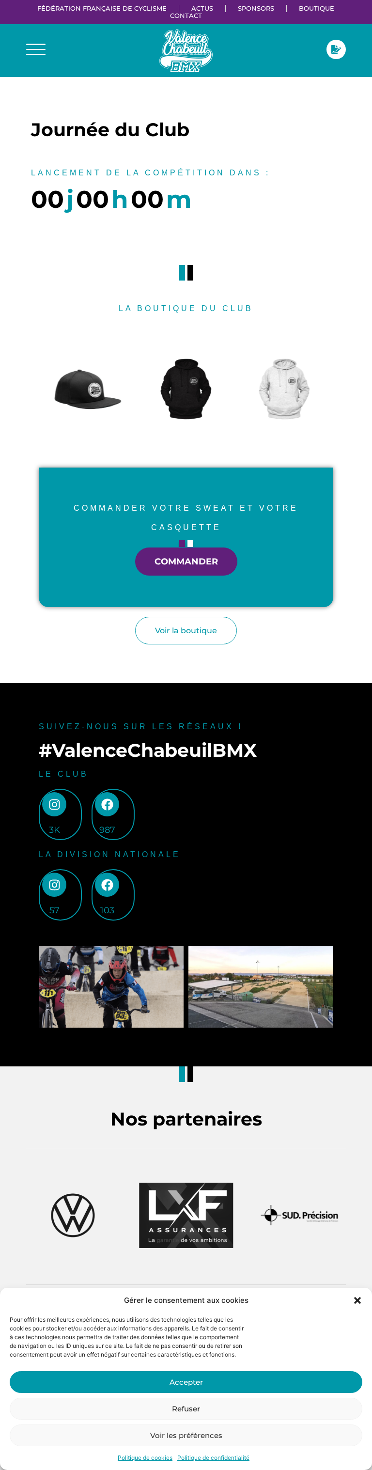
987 (107, 830)
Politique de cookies (145, 1457)
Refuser (186, 1408)
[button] (357, 1300)
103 (107, 910)
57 (54, 910)
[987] (107, 804)
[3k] (54, 804)
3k (54, 830)
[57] (54, 885)
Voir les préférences (186, 1435)
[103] (107, 885)
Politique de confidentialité (213, 1457)
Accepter (186, 1382)
